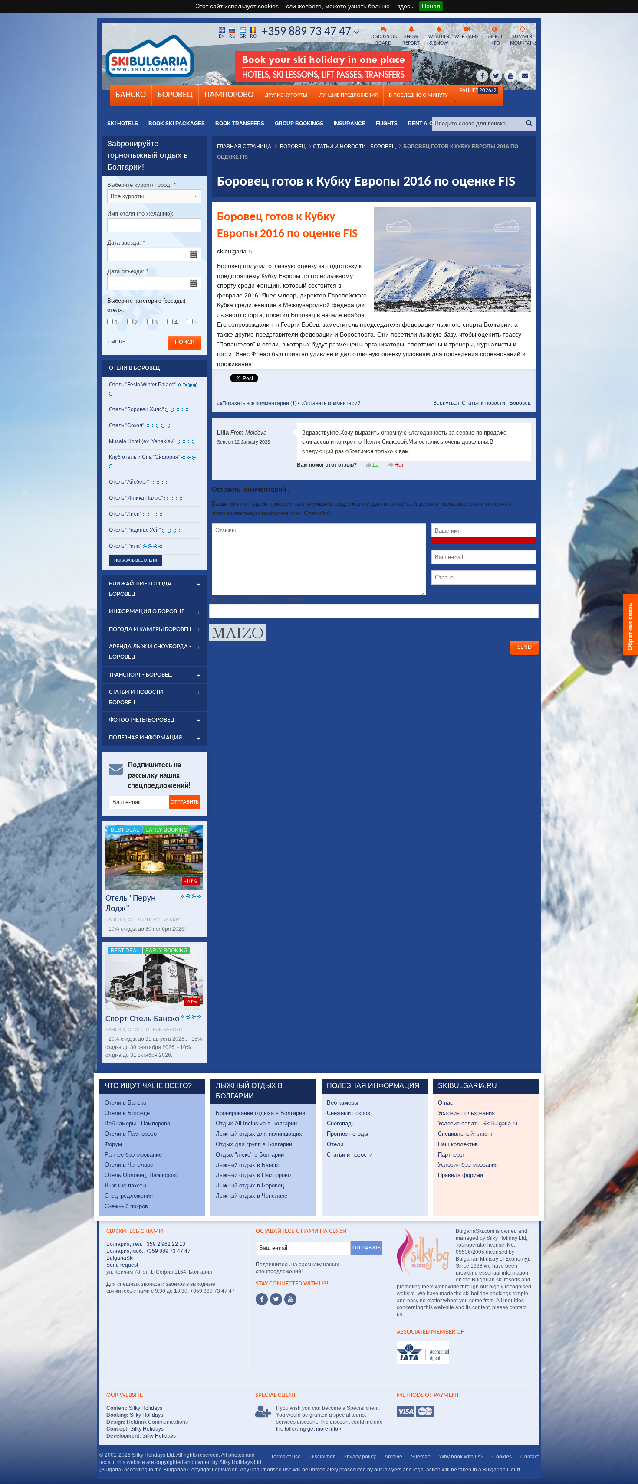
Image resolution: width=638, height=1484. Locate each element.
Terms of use (286, 1456)
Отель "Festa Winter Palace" (142, 385)
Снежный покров (126, 1206)
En (222, 36)
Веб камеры (342, 1102)
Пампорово (228, 95)
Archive (393, 1456)
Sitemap (421, 1456)
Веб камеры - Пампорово (137, 1123)
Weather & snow (439, 40)
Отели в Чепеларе (129, 1164)
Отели (335, 1144)
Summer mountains (523, 40)
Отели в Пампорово (131, 1134)
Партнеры (451, 1154)
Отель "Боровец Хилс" (136, 409)
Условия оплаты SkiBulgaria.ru (477, 1123)
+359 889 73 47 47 (308, 32)
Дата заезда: (126, 242)
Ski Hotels (122, 123)
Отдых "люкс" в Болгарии (250, 1154)
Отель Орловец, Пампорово (141, 1175)
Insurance (349, 123)
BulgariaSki (120, 1258)
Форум (113, 1144)
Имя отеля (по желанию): (140, 213)
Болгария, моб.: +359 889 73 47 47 (148, 1251)
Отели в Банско (125, 1102)
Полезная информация (145, 738)
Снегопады (341, 1123)
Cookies (502, 1456)
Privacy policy (359, 1456)
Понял (431, 6)
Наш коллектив (458, 1144)
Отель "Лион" (125, 514)
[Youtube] (290, 1299)
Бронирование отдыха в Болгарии (260, 1113)
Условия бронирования (468, 1164)
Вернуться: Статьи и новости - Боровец (482, 402)
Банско (130, 95)
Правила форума (460, 1175)
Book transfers (239, 123)
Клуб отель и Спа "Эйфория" (144, 457)
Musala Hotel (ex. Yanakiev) (142, 441)
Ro (253, 36)
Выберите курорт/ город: (141, 185)
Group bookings (299, 123)
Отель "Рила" (125, 546)
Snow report (411, 40)
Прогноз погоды (347, 1134)
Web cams (466, 36)
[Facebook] (262, 1299)
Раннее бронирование (133, 1154)
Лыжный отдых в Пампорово (253, 1175)
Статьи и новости (349, 1154)
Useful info (494, 40)
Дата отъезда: (127, 271)
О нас (445, 1102)
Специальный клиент (465, 1134)
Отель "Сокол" (126, 425)
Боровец (175, 95)
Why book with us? (461, 1456)
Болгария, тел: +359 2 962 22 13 (145, 1244)
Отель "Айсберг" (129, 482)
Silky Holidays (145, 1408)
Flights (387, 123)
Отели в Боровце (127, 1113)
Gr (243, 36)
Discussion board (384, 40)
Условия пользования (466, 1113)
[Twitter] (276, 1299)
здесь (405, 6)
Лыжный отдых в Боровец (250, 1185)
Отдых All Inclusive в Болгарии (256, 1123)
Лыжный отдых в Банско (248, 1165)
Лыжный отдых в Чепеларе (251, 1196)
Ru (232, 36)
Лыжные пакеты (125, 1185)
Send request (122, 1265)
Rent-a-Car (424, 123)
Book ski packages (176, 123)
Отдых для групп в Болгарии (254, 1144)
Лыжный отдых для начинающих (259, 1134)
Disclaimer (322, 1456)
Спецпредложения (129, 1196)
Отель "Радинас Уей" (135, 530)
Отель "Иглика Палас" (136, 498)
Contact (529, 1456)
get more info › (324, 1429)
